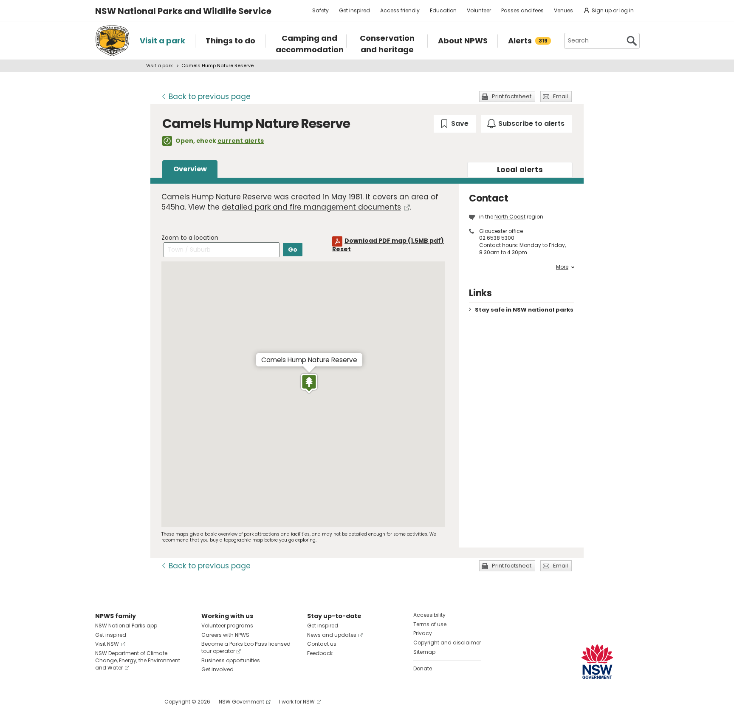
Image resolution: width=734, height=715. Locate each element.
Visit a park (159, 65)
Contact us (321, 643)
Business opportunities (230, 660)
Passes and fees (522, 10)
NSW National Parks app (126, 625)
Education (443, 10)
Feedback (320, 653)
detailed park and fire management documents (311, 207)
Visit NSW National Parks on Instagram (121, 701)
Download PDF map (394, 240)
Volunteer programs (227, 625)
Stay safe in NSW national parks (524, 310)
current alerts (240, 140)
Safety (320, 10)
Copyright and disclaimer (447, 642)
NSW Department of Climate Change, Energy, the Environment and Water (137, 660)
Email (560, 96)
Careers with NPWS (225, 634)
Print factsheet (511, 96)
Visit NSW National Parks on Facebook (103, 701)
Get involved (217, 669)
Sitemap (424, 651)
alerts (520, 170)
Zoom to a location (189, 237)
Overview (190, 169)
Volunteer (479, 10)
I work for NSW (297, 701)
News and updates (331, 634)
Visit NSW (107, 643)
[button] (309, 383)
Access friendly (400, 10)
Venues (563, 10)
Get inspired (354, 10)
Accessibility (429, 615)
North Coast (509, 216)
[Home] (112, 41)
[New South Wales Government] (597, 661)
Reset (341, 249)
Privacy (422, 633)
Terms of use (429, 624)
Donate (422, 668)
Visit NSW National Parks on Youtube (139, 701)
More (562, 267)
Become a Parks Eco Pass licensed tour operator (246, 647)
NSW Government (241, 701)
